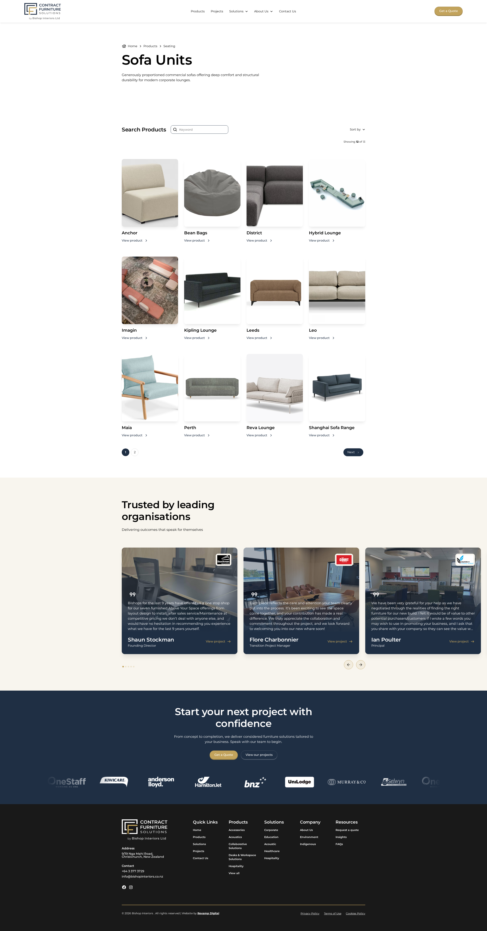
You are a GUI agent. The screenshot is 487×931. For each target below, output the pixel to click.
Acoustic (270, 844)
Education (271, 837)
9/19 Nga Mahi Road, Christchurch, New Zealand (143, 855)
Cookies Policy (355, 913)
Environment (309, 837)
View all (234, 873)
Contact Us (287, 11)
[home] (42, 11)
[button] (238, 11)
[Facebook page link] (124, 887)
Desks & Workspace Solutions (242, 857)
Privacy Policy (310, 913)
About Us (306, 830)
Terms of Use (332, 913)
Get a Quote (448, 11)
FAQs (339, 844)
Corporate (271, 830)
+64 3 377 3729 (133, 871)
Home (197, 830)
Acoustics (235, 837)
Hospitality (236, 866)
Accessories (237, 830)
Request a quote (347, 830)
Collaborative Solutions (238, 846)
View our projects (259, 755)
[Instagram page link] (131, 887)
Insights (341, 837)
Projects (217, 11)
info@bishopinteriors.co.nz (142, 876)
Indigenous (308, 844)
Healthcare (272, 851)
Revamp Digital (208, 913)
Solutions (199, 844)
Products (198, 11)
